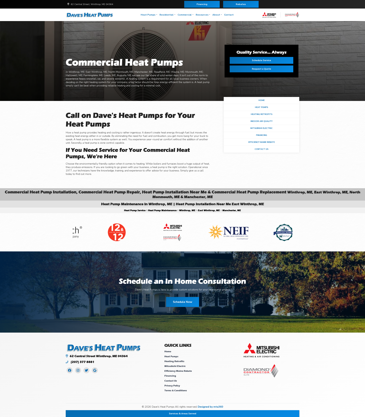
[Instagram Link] (78, 370)
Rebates (241, 4)
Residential (167, 14)
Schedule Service (261, 60)
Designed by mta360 (210, 406)
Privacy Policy (172, 385)
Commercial (185, 14)
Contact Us (261, 149)
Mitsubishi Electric (261, 128)
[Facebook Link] (70, 370)
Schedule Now (182, 302)
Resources (202, 14)
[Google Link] (95, 370)
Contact (229, 14)
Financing (202, 4)
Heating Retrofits (261, 114)
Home (261, 100)
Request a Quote (261, 68)
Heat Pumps (148, 14)
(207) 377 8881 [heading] (82, 362)
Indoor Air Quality (261, 121)
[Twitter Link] (86, 370)
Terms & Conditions (175, 390)
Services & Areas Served (182, 413)
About (216, 14)
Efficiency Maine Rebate (261, 142)
